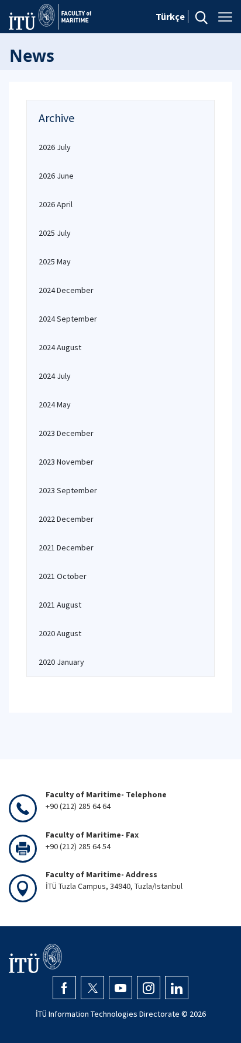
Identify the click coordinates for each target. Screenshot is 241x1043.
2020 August (60, 633)
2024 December (66, 290)
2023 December (66, 433)
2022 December (66, 519)
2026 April (56, 204)
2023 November (66, 461)
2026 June (56, 175)
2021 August (60, 604)
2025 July (55, 233)
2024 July (55, 376)
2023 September (68, 490)
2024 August (60, 347)
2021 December (66, 547)
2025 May (55, 261)
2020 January (61, 662)
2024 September (68, 318)
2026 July (55, 147)
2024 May (55, 404)
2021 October (63, 576)
